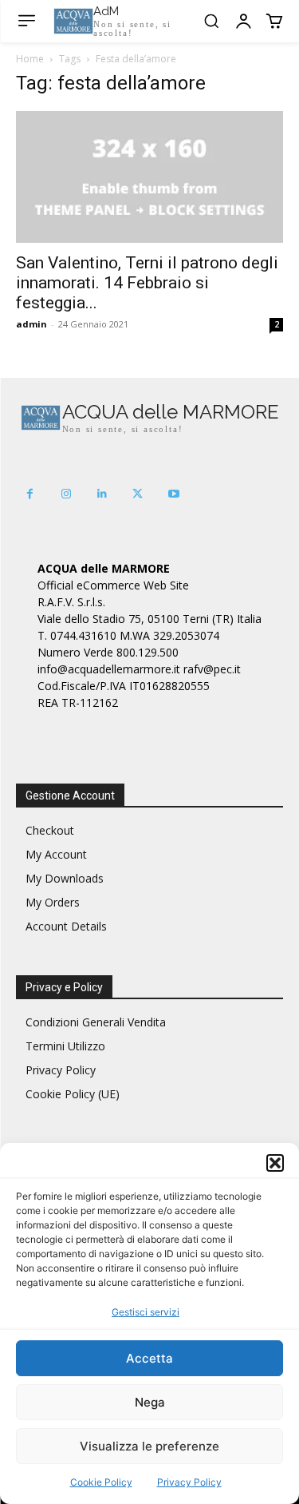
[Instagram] (66, 494)
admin (31, 324)
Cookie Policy (101, 1482)
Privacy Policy (189, 1482)
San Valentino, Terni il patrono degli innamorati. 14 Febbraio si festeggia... (147, 282)
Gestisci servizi (145, 1312)
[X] (137, 494)
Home (30, 58)
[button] (275, 1163)
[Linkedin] (102, 494)
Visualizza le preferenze (149, 1446)
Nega (150, 1402)
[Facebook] (30, 494)
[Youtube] (173, 494)
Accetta (149, 1358)
